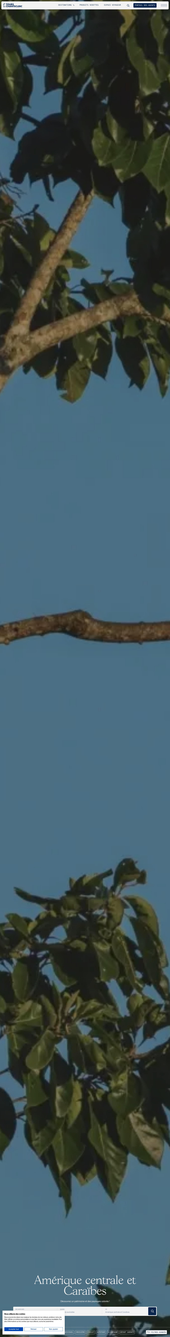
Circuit (90, 1332)
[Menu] (164, 5)
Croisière (80, 1332)
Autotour (101, 1332)
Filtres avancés (158, 1332)
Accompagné (113, 1332)
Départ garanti (127, 1332)
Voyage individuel (64, 1332)
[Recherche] (128, 5)
